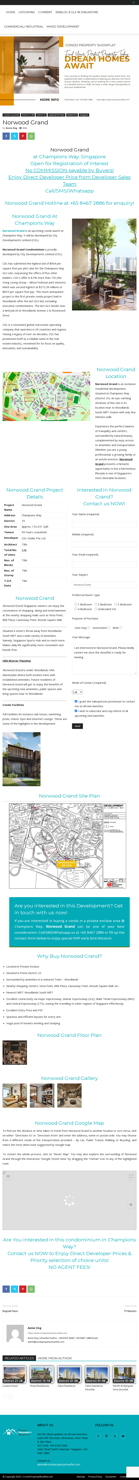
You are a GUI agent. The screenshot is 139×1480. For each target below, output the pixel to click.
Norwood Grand (69, 150)
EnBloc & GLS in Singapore (77, 12)
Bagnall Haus (10, 1311)
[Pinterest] (22, 136)
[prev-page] (5, 1396)
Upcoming (26, 12)
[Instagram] (106, 1436)
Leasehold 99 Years (56, 115)
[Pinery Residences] (42, 1374)
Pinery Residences (39, 1386)
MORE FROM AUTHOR (55, 1358)
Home (10, 12)
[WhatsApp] (31, 136)
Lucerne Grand (10, 1386)
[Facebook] (6, 136)
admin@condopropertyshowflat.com (58, 1464)
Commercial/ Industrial (23, 26)
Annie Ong (11, 128)
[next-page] (10, 1396)
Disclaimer (111, 1476)
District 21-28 (28, 115)
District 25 (41, 115)
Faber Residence (66, 1386)
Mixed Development (63, 26)
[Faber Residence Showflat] (97, 1374)
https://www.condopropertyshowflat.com (47, 1333)
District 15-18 (40, 1381)
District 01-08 (68, 1381)
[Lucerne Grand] (14, 1374)
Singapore (84, 115)
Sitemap (81, 1476)
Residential (72, 115)
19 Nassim (130, 1311)
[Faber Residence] (69, 1374)
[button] (133, 2)
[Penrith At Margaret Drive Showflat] (124, 1374)
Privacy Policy (95, 1476)
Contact (124, 1476)
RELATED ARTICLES (19, 1358)
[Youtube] (123, 1436)
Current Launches (11, 115)
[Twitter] (14, 136)
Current (45, 12)
